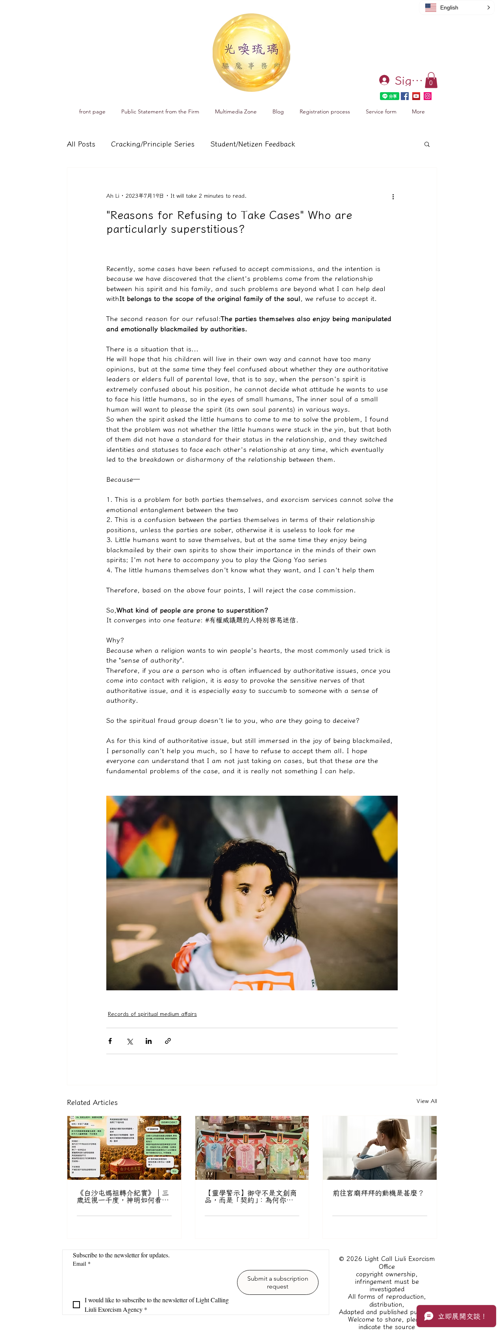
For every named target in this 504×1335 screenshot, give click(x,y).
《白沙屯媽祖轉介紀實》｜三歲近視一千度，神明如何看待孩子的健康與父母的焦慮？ (123, 1196)
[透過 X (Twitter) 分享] (129, 1041)
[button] (431, 80)
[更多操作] (393, 196)
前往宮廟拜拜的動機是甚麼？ (378, 1192)
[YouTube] (416, 96)
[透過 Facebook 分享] (110, 1041)
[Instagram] (428, 96)
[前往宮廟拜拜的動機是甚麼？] (380, 1148)
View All (427, 1101)
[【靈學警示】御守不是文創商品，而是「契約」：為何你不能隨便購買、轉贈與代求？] (252, 1148)
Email (82, 1263)
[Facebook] (405, 96)
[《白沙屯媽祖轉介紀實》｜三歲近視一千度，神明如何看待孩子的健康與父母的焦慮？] (124, 1148)
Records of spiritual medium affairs (152, 1014)
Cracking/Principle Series (153, 143)
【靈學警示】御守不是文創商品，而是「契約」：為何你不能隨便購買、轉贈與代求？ (251, 1196)
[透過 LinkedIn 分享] (148, 1041)
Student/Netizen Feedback (252, 143)
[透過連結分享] (168, 1041)
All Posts (81, 143)
